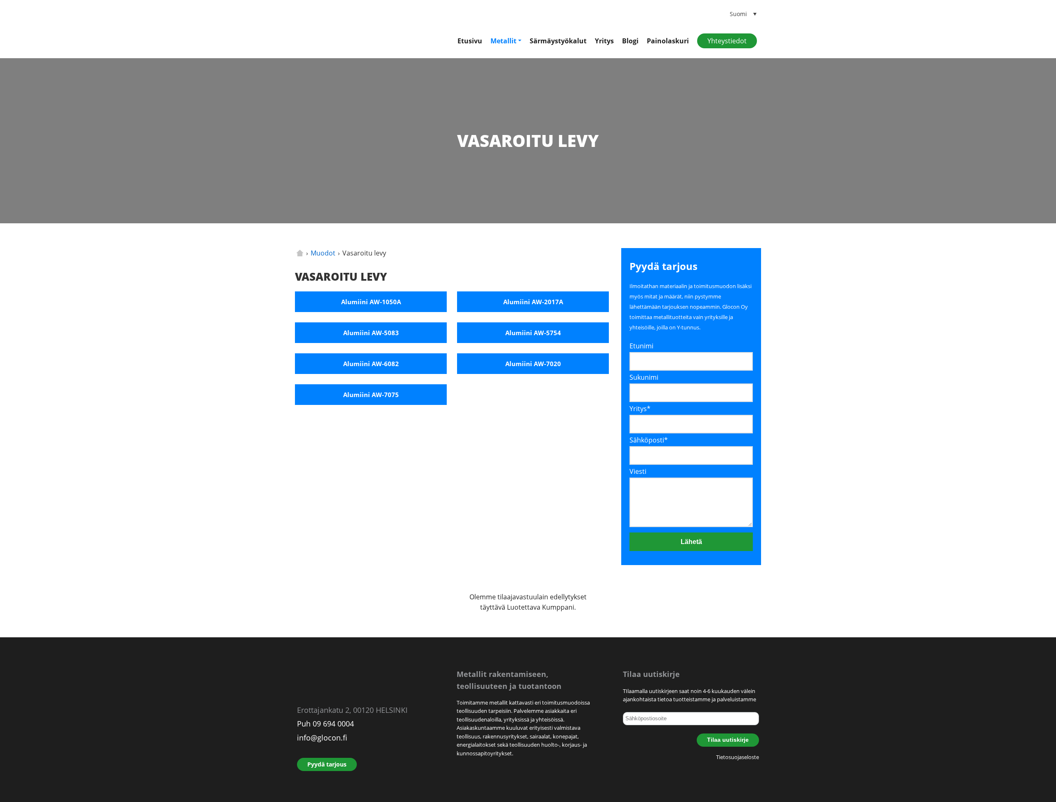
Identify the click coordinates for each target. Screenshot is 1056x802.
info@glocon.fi (322, 738)
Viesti (637, 471)
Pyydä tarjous (326, 764)
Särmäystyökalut (558, 40)
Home (300, 253)
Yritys (604, 40)
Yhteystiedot (727, 40)
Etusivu (469, 40)
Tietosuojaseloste (737, 757)
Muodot (323, 253)
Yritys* (640, 408)
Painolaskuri (668, 40)
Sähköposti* (648, 440)
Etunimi (641, 345)
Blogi (630, 40)
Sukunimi (643, 377)
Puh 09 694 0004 (325, 724)
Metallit (503, 40)
